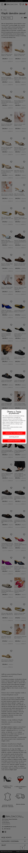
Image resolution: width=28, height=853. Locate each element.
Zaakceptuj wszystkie (14, 441)
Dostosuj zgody (14, 437)
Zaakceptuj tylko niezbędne (14, 433)
